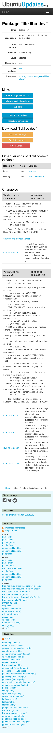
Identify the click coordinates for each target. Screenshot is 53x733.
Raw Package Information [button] (17, 95)
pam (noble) (7, 536)
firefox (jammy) (9, 704)
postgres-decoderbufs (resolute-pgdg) (19, 673)
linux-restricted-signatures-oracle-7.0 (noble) (22, 585)
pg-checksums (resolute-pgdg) (16, 721)
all (7, 628)
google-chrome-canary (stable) (16, 653)
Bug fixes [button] (18, 106)
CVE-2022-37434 (11, 463)
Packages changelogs (15, 527)
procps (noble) (8, 616)
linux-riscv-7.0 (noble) (12, 568)
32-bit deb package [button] (17, 134)
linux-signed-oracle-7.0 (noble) (16, 591)
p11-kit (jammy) (9, 545)
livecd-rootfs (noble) (11, 622)
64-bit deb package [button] (17, 140)
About (7, 488)
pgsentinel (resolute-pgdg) (14, 670)
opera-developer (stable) (13, 716)
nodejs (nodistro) (9, 662)
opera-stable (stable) (11, 693)
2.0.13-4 (32, 171)
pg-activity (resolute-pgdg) (14, 676)
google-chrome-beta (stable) (15, 684)
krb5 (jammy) (8, 625)
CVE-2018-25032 (11, 448)
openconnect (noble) (11, 608)
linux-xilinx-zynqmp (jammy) (14, 713)
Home (5, 12)
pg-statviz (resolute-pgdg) (13, 724)
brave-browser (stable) (12, 645)
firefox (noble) (8, 701)
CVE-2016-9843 (10, 252)
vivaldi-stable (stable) (11, 659)
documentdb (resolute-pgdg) (15, 668)
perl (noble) (7, 553)
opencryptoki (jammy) (12, 550)
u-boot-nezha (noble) (11, 611)
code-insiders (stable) (12, 651)
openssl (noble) (9, 619)
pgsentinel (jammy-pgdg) (13, 679)
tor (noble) (7, 605)
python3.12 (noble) (10, 602)
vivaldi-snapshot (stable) (13, 696)
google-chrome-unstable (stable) (17, 648)
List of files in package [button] (18, 115)
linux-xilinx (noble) (10, 710)
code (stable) (8, 690)
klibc (21, 68)
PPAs (7, 638)
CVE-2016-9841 (10, 432)
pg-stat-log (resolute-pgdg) (14, 718)
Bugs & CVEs (11, 530)
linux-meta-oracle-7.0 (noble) (15, 594)
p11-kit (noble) (8, 542)
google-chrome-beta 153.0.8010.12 (18, 514)
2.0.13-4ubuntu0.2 (37, 176)
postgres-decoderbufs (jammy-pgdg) (18, 682)
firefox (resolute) (9, 699)
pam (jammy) (8, 539)
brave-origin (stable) (11, 642)
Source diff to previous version (16, 238)
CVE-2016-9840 (10, 415)
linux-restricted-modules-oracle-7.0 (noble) (21, 588)
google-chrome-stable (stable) (15, 707)
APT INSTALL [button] (16, 145)
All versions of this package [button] (18, 101)
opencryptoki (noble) (11, 548)
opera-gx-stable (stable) (13, 656)
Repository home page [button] (17, 120)
